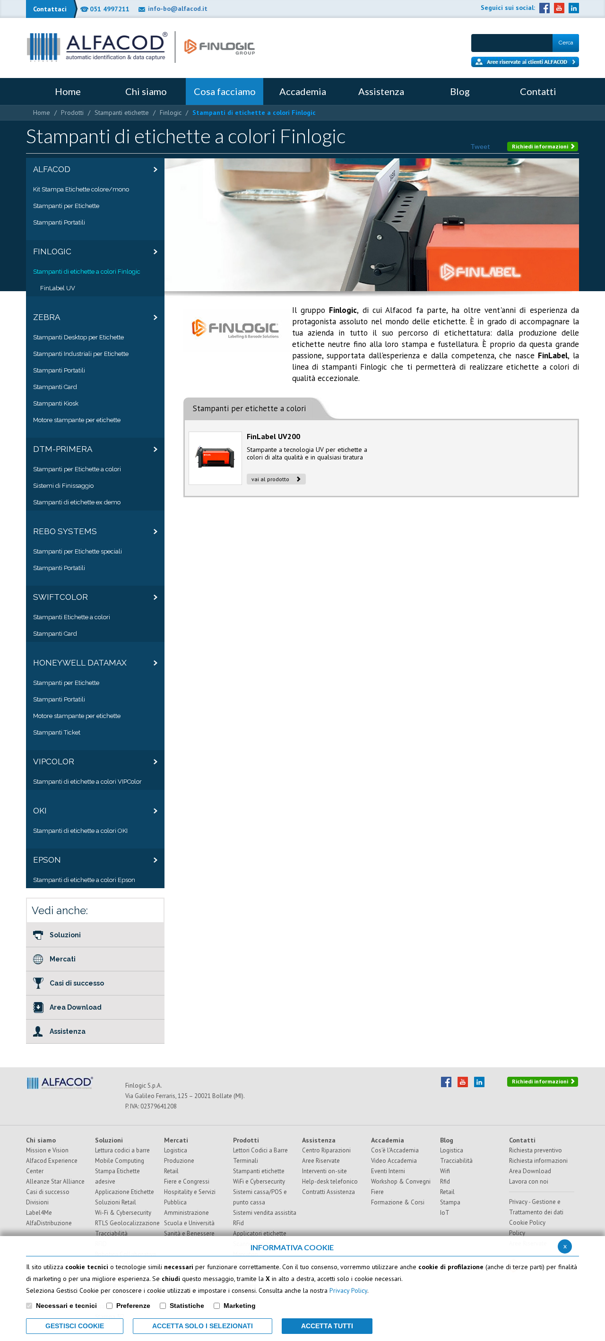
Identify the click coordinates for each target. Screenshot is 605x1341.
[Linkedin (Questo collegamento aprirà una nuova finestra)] (574, 8)
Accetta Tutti (327, 1326)
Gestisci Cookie (74, 1326)
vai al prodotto (271, 479)
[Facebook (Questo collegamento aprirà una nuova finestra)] (544, 8)
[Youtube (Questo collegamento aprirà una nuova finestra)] (559, 8)
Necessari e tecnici (66, 1305)
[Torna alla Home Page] (141, 47)
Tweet (480, 146)
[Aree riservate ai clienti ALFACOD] (525, 62)
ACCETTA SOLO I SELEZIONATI (202, 1326)
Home (41, 112)
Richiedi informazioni (541, 146)
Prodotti (72, 112)
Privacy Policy (348, 1290)
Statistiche (187, 1305)
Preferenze (133, 1305)
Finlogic (171, 112)
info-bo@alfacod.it (177, 8)
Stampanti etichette (122, 112)
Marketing (240, 1305)
